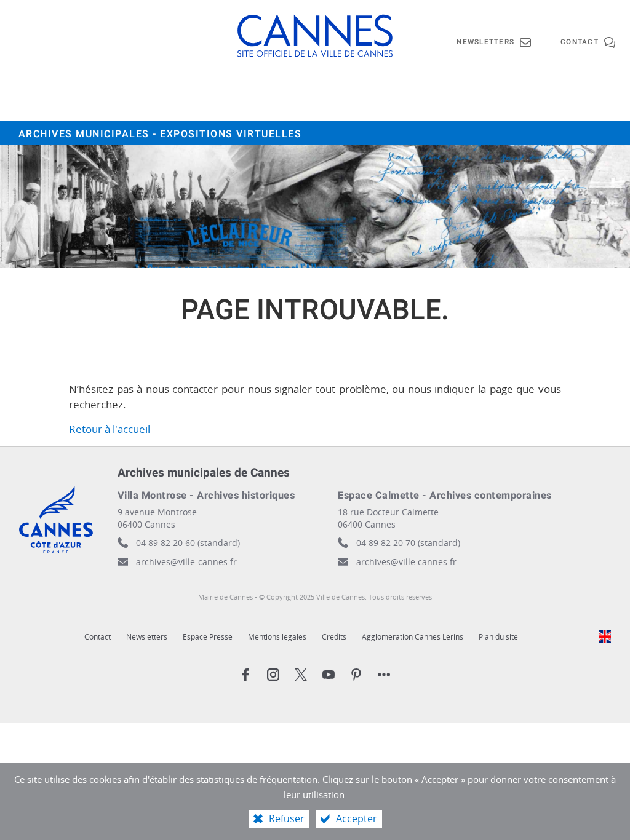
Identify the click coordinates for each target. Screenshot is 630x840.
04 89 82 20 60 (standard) (188, 543)
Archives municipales (160, 134)
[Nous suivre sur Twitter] (301, 674)
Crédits (334, 637)
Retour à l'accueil (109, 429)
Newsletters (146, 637)
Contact (97, 637)
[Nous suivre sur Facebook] (245, 674)
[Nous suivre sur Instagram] (273, 674)
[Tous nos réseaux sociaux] (384, 674)
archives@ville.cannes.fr (406, 562)
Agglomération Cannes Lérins (412, 637)
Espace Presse (208, 637)
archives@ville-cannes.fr (186, 562)
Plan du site (498, 637)
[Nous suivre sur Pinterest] (356, 674)
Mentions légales (277, 637)
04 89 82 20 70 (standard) (408, 543)
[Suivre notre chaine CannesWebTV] (328, 674)
